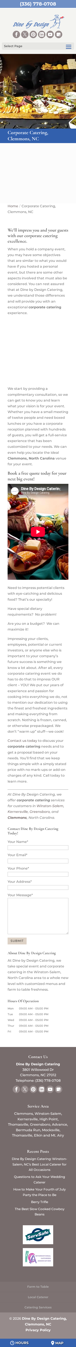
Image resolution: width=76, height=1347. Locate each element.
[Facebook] (16, 34)
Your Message (20, 895)
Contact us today (22, 741)
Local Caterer (38, 1297)
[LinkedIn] (41, 34)
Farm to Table (38, 1287)
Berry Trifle (39, 1202)
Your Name (18, 842)
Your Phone (18, 868)
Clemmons (17, 818)
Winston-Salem (50, 806)
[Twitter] (24, 34)
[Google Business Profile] (58, 34)
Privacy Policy (38, 1330)
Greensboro (40, 812)
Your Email (17, 855)
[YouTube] (50, 34)
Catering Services (38, 1307)
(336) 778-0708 (38, 4)
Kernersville (18, 812)
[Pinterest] (33, 34)
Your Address (20, 882)
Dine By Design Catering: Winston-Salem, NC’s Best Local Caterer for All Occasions (39, 1164)
